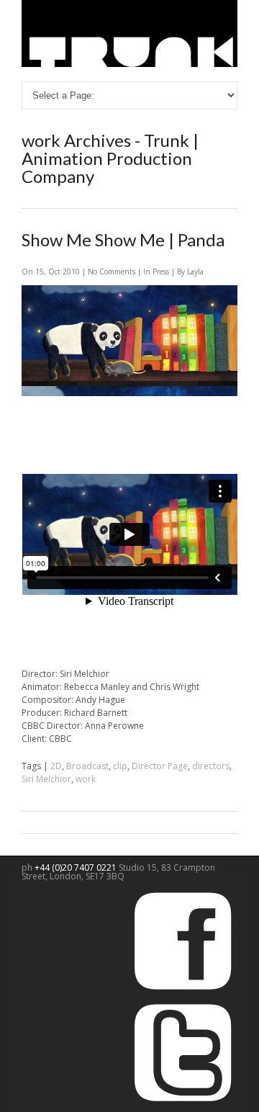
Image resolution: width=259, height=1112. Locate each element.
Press (161, 271)
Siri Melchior (46, 779)
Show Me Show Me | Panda (123, 239)
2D (56, 766)
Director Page (160, 766)
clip (120, 766)
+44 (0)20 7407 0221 (77, 867)
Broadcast (87, 766)
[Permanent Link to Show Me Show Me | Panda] (129, 393)
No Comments (112, 271)
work (86, 779)
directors (211, 766)
